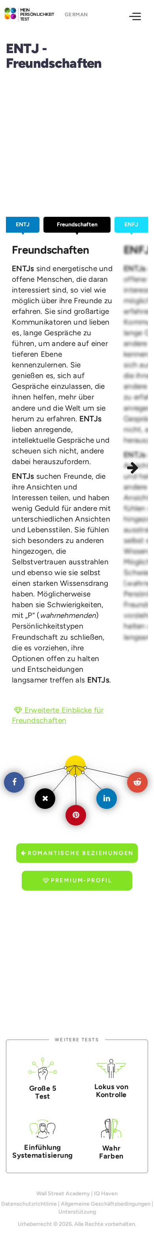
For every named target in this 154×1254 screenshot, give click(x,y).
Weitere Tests (77, 1039)
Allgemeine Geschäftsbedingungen (105, 1203)
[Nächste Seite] (134, 469)
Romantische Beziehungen (81, 853)
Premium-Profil (81, 880)
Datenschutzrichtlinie (29, 1203)
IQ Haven (106, 1193)
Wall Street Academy (63, 1193)
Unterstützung (77, 1211)
